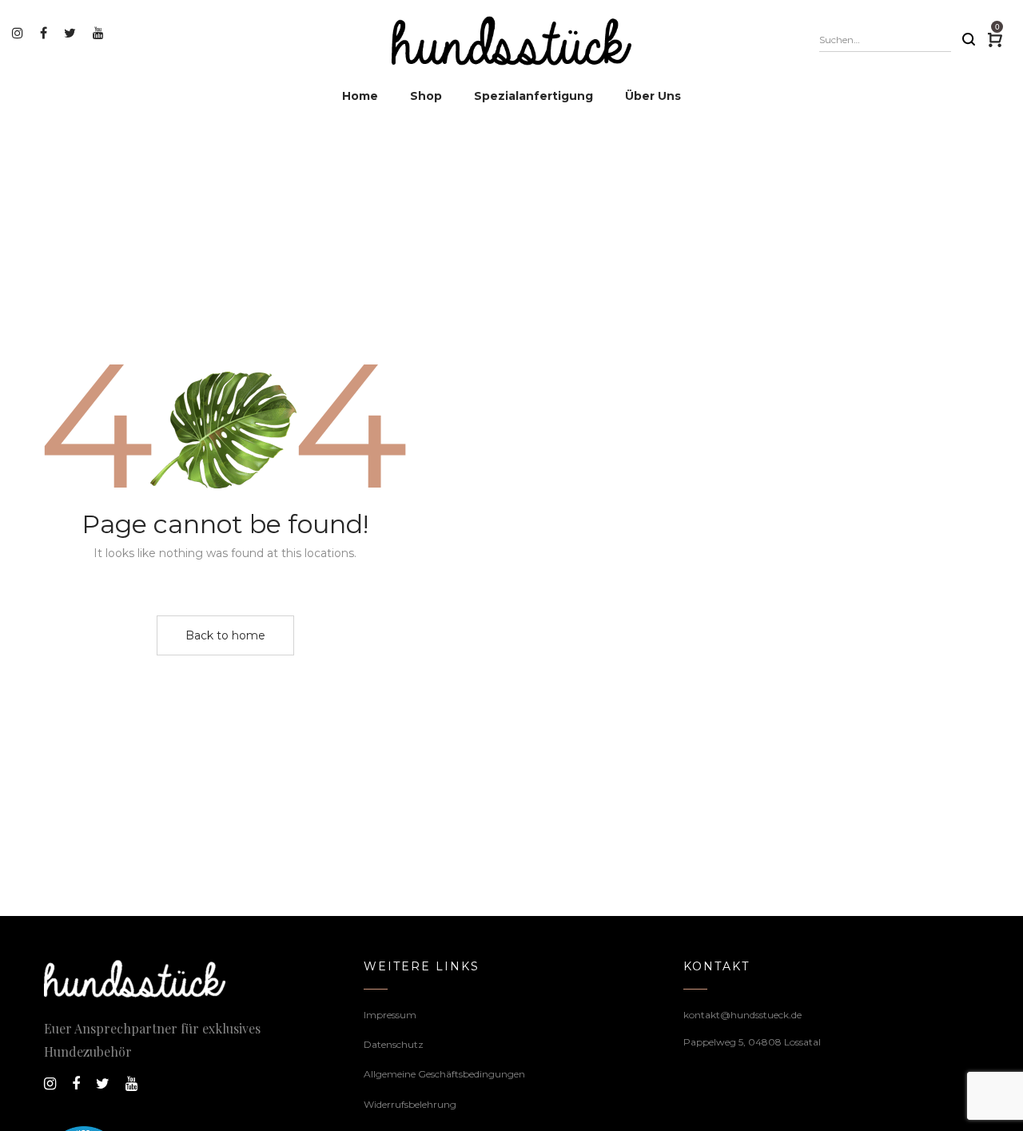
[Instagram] (19, 33)
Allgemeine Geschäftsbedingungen (444, 1074)
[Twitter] (72, 33)
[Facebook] (45, 33)
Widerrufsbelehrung (410, 1104)
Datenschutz (394, 1044)
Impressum (390, 1015)
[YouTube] (100, 33)
